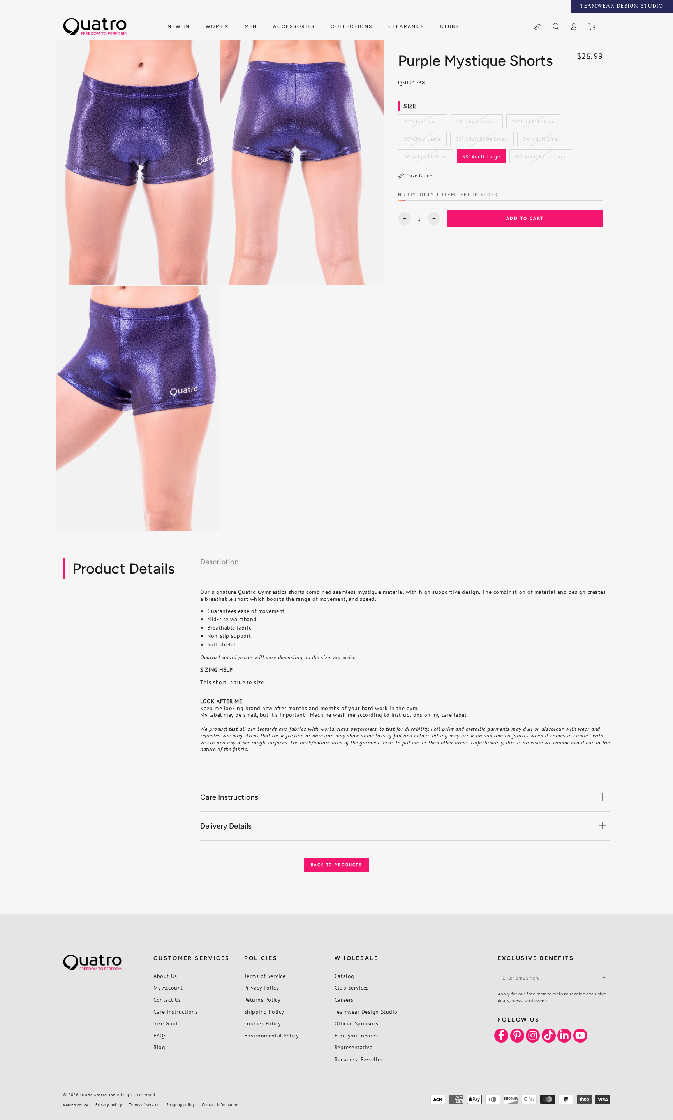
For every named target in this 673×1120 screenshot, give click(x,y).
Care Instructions (175, 1011)
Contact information (220, 1104)
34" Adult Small (542, 141)
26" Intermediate (476, 123)
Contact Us (167, 999)
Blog (159, 1047)
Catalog (344, 976)
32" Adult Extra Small (481, 141)
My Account (168, 987)
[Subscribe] (606, 977)
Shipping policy (180, 1104)
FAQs (159, 1035)
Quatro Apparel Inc (97, 1094)
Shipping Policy (264, 1011)
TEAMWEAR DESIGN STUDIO (622, 6)
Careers (344, 999)
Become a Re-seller (359, 1059)
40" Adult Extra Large (540, 158)
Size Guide (420, 175)
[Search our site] (555, 27)
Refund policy (75, 1105)
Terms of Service (265, 976)
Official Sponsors (356, 1023)
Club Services (352, 987)
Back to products (336, 864)
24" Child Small (422, 123)
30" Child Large (422, 141)
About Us (165, 976)
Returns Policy (262, 999)
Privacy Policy (261, 987)
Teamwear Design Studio (366, 1011)
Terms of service (144, 1104)
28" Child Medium (533, 123)
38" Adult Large (481, 158)
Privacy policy (108, 1104)
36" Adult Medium (425, 158)
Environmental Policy (271, 1035)
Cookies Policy (262, 1023)
